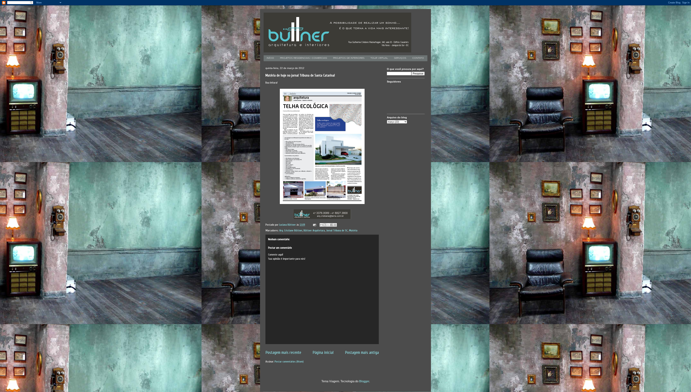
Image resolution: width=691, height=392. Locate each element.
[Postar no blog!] (325, 225)
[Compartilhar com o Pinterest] (335, 225)
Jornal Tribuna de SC (337, 230)
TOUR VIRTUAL (379, 58)
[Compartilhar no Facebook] (331, 225)
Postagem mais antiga (362, 352)
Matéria (353, 230)
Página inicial (323, 352)
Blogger (364, 381)
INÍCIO (270, 58)
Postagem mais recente (283, 352)
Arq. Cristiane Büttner (290, 230)
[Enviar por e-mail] (321, 225)
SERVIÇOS (400, 58)
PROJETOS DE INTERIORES (349, 58)
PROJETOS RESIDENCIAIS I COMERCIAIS (303, 58)
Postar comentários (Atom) (289, 361)
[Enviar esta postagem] (314, 224)
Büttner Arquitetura (314, 230)
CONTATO (418, 58)
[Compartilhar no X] (328, 225)
